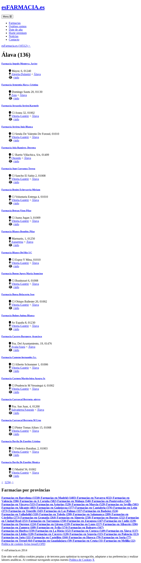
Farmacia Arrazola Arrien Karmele (20, 105)
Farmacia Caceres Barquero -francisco (21, 336)
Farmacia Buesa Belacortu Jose (18, 294)
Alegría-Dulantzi (21, 74)
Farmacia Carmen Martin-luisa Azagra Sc (23, 378)
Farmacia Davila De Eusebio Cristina (20, 441)
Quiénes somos (17, 26)
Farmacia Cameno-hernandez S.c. (19, 357)
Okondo (16, 158)
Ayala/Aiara (18, 346)
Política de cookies (12, 544)
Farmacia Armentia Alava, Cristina (19, 84)
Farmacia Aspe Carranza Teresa (18, 168)
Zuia (14, 95)
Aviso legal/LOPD (34, 544)
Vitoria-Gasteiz (20, 116)
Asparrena (17, 241)
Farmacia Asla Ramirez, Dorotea (18, 147)
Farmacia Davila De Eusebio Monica (20, 462)
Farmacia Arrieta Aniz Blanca (17, 126)
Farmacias (15, 23)
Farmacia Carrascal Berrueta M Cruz (21, 420)
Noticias (13, 36)
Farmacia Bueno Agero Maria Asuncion (22, 273)
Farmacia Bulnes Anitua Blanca (18, 315)
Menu (6, 16)
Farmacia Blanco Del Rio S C (16, 252)
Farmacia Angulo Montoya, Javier (19, 63)
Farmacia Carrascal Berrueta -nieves (20, 399)
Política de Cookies (80, 559)
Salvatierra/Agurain (22, 409)
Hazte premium (18, 32)
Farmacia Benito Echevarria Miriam (20, 189)
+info (16, 77)
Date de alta (16, 29)
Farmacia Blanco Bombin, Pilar (18, 231)
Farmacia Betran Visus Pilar (16, 210)
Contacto (14, 39)
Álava (37, 74)
